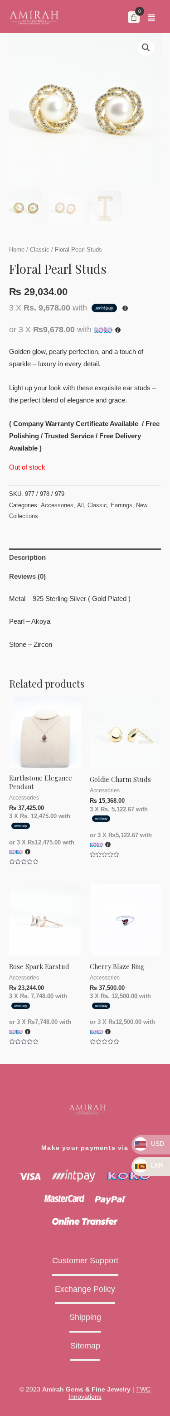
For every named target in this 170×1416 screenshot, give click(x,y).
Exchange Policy (85, 1289)
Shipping (85, 1317)
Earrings (121, 505)
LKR (156, 1165)
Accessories (57, 505)
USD (156, 1143)
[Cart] (134, 17)
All (80, 505)
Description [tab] (27, 557)
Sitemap (85, 1345)
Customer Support (85, 1260)
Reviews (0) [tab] (27, 576)
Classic (39, 249)
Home (16, 249)
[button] (151, 17)
